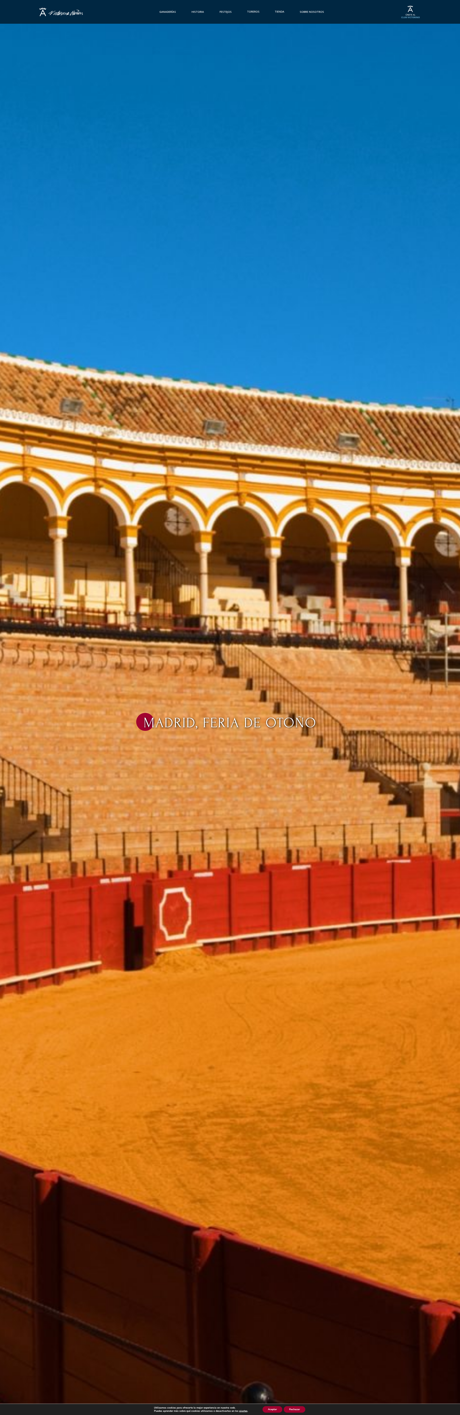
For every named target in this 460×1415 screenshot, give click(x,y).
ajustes (243, 1411)
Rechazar (294, 1409)
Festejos (226, 11)
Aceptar (272, 1409)
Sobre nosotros (312, 11)
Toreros (253, 11)
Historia (198, 11)
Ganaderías (167, 11)
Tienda (279, 11)
